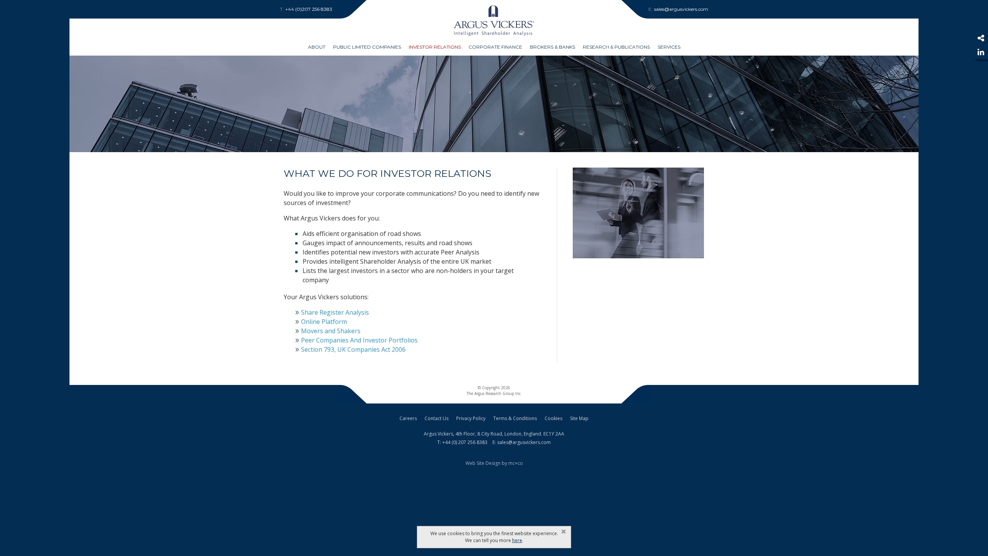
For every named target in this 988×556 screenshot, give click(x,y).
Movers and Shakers (330, 331)
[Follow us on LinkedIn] (980, 52)
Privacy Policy (471, 418)
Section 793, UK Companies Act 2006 (353, 349)
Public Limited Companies (367, 47)
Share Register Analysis (335, 312)
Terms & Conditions (515, 418)
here (517, 540)
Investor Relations (435, 47)
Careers (408, 418)
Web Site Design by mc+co (494, 463)
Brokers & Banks (552, 47)
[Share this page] (980, 38)
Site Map (579, 418)
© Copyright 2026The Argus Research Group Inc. (494, 390)
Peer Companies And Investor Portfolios (359, 340)
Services (669, 47)
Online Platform (324, 321)
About (316, 47)
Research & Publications (616, 47)
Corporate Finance (495, 47)
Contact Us (436, 418)
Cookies (553, 418)
